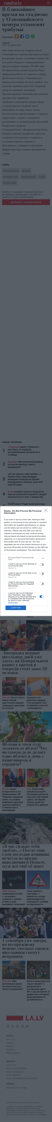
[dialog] (26, 561)
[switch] (42, 564)
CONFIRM (16, 608)
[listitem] (26, 558)
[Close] (46, 511)
